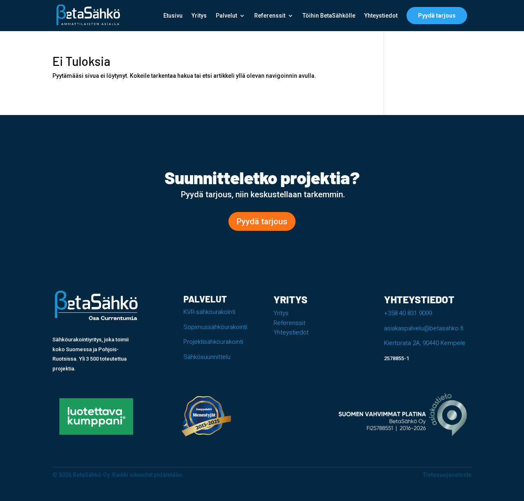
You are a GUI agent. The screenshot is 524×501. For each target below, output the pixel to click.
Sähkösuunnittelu (206, 357)
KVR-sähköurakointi (209, 312)
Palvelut (226, 15)
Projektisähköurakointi (213, 341)
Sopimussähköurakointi (215, 327)
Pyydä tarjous (437, 15)
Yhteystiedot (381, 15)
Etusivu (173, 15)
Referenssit (269, 15)
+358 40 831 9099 (408, 313)
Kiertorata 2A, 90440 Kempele (424, 343)
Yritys (199, 15)
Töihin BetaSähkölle (329, 15)
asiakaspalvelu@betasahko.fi (423, 328)
